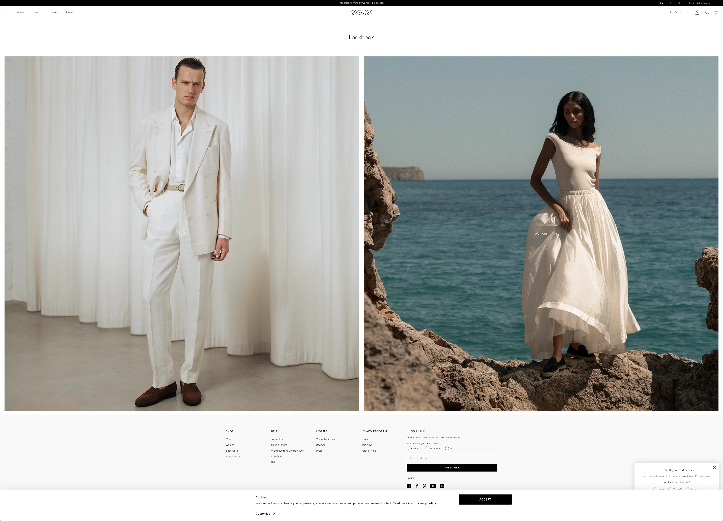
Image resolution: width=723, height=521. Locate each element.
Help (688, 12)
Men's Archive (233, 457)
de (679, 3)
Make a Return (279, 445)
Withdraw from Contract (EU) (287, 451)
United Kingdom (703, 3)
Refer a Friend (369, 451)
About (54, 12)
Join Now (367, 445)
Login (365, 439)
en (661, 3)
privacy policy (426, 503)
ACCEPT (485, 499)
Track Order (277, 439)
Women (21, 12)
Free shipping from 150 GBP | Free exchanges (361, 3)
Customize (263, 513)
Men (7, 12)
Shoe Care (232, 451)
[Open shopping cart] (716, 12)
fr (670, 3)
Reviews (70, 12)
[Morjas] (361, 12)
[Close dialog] (714, 467)
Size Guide (675, 12)
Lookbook (38, 12)
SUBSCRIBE (452, 468)
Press (319, 451)
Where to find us (325, 439)
